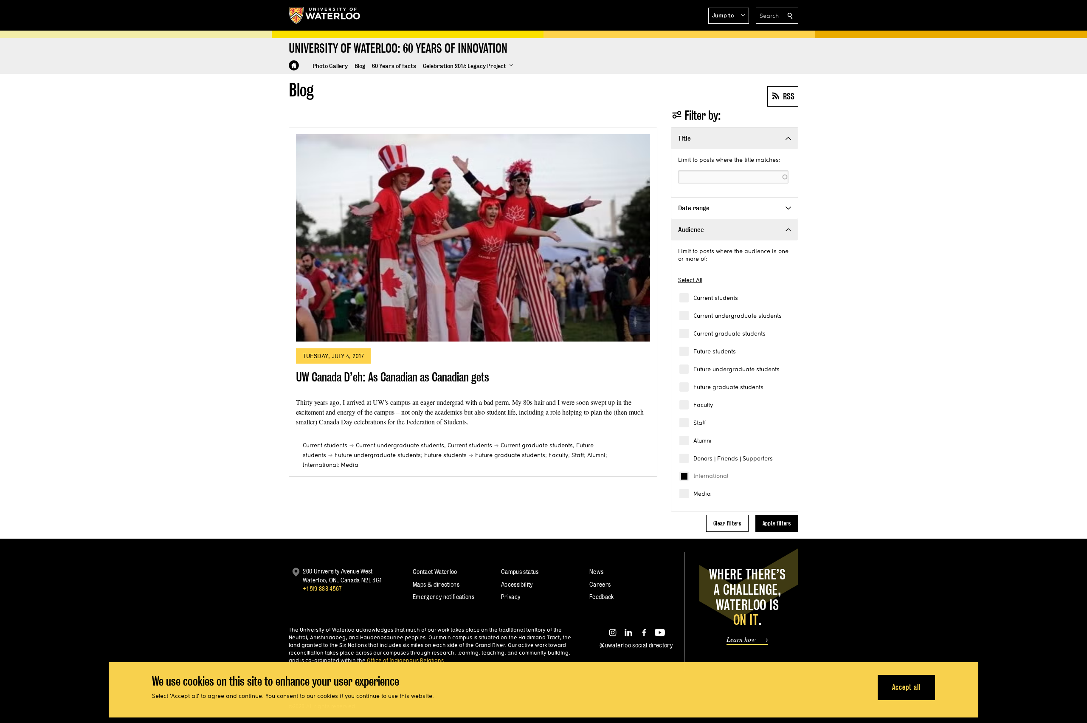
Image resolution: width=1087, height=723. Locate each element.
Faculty (703, 404)
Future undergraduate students (736, 369)
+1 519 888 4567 (322, 588)
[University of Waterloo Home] (325, 15)
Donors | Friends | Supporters (733, 458)
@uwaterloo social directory (636, 645)
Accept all (906, 687)
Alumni (702, 440)
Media (702, 493)
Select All (690, 280)
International (710, 475)
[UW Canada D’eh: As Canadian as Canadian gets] (473, 238)
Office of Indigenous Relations (405, 660)
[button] (729, 15)
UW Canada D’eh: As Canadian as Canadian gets (392, 377)
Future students (714, 351)
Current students (715, 297)
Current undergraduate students (737, 315)
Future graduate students (728, 387)
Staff (699, 422)
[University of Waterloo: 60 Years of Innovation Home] (294, 65)
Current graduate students (729, 333)
